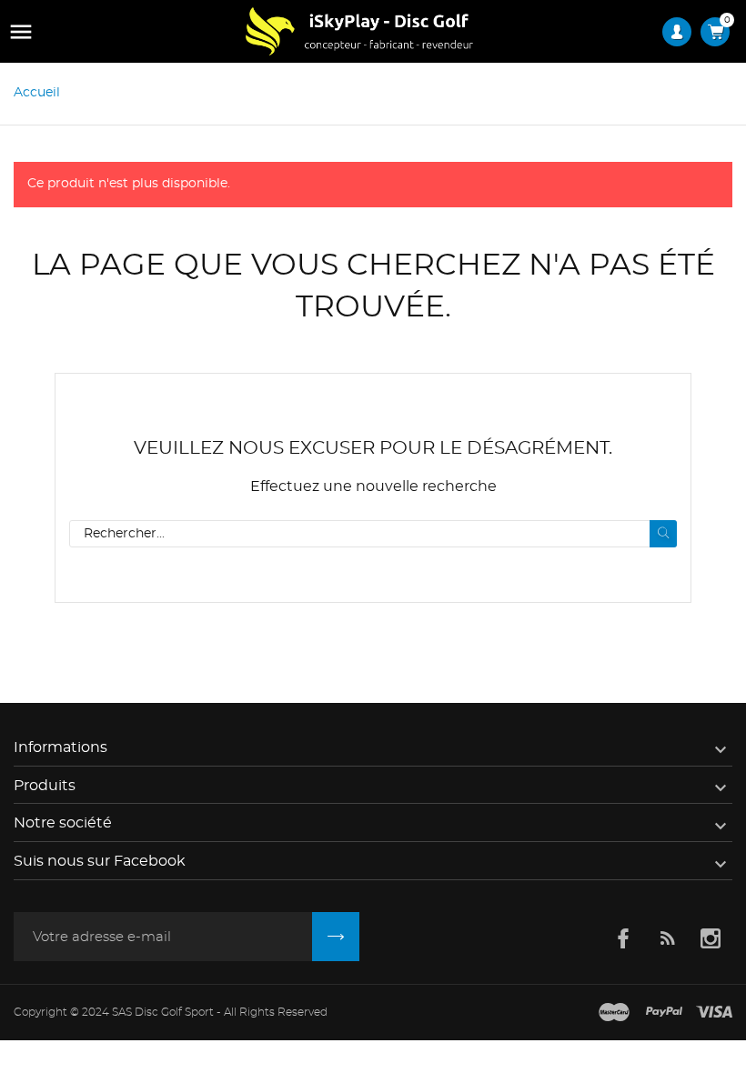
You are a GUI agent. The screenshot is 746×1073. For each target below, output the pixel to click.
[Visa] (714, 1013)
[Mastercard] (614, 1013)
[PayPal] (664, 1013)
